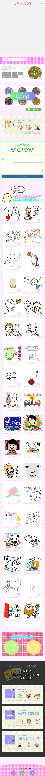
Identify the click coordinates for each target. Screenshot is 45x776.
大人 (14, 73)
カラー (15, 77)
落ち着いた (6, 77)
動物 (20, 73)
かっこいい (6, 73)
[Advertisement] (22, 31)
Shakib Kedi (26, 769)
